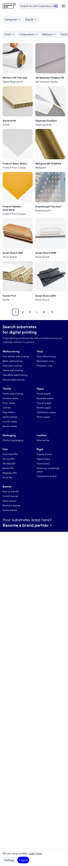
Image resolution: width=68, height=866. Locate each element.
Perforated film (10, 454)
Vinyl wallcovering (12, 365)
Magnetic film (10, 472)
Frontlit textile (10, 421)
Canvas (7, 407)
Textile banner (10, 416)
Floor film (7, 477)
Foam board (43, 463)
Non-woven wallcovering (16, 356)
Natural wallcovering (13, 379)
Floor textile (9, 402)
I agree (23, 860)
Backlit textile (10, 426)
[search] (56, 6)
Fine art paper (44, 402)
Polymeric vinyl (44, 365)
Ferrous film (9, 458)
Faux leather (43, 440)
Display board (44, 454)
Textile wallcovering (13, 370)
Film (5, 449)
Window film (9, 463)
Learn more (35, 853)
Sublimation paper (46, 412)
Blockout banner (11, 505)
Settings (9, 860)
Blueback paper (45, 398)
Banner (7, 486)
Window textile (10, 398)
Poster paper (44, 393)
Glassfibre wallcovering (15, 374)
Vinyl (40, 351)
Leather (42, 435)
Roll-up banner (11, 491)
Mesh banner (10, 500)
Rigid (40, 449)
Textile (7, 388)
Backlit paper (44, 407)
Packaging (9, 435)
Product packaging (13, 440)
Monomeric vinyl (45, 361)
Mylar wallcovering (12, 361)
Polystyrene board (46, 476)
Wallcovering (11, 351)
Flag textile (8, 412)
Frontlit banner (10, 496)
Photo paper (43, 416)
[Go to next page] (52, 312)
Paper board (43, 458)
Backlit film (8, 468)
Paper (40, 388)
